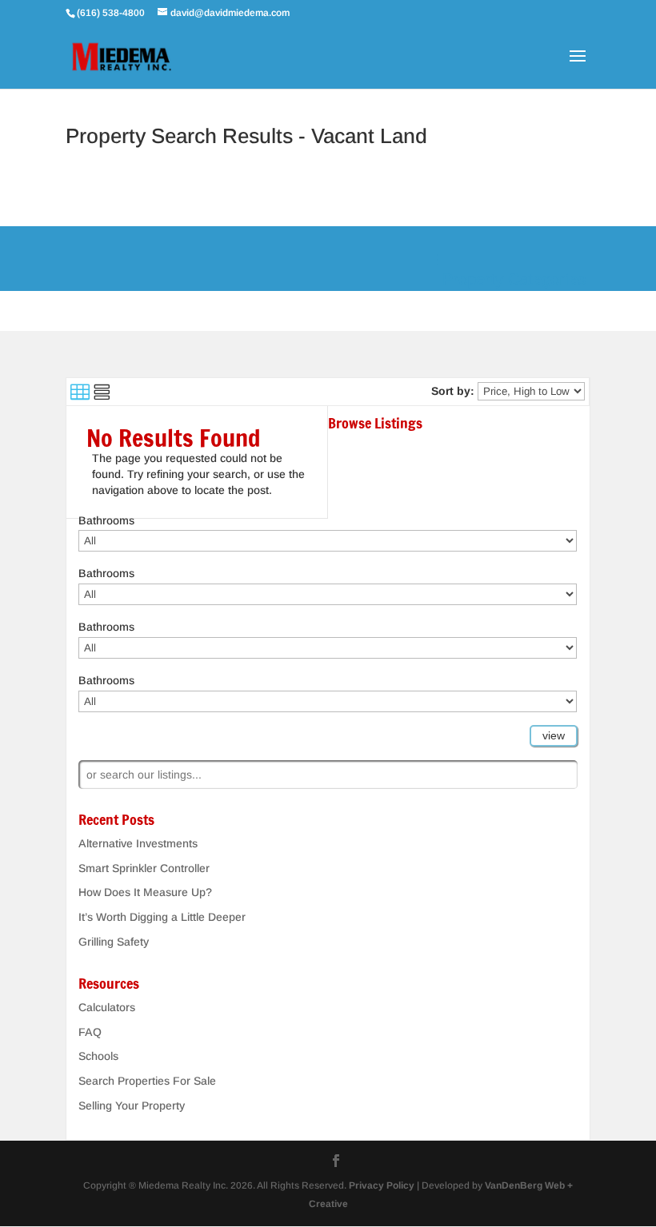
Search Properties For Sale (147, 1080)
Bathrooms (106, 520)
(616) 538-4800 (112, 12)
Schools (98, 1056)
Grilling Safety (113, 941)
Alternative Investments (138, 843)
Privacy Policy (381, 1185)
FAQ (90, 1032)
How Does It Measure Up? (145, 892)
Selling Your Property (131, 1105)
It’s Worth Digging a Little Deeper (162, 916)
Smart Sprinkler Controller (144, 868)
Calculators (106, 1007)
